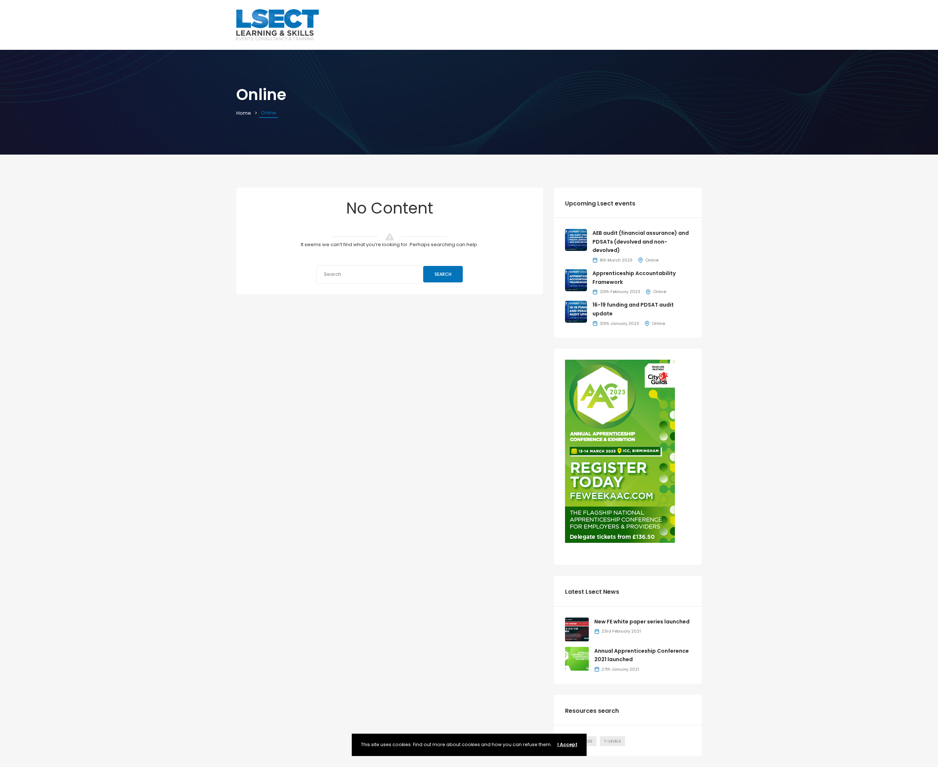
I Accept (567, 744)
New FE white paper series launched (642, 621)
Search (443, 274)
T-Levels (612, 741)
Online (651, 260)
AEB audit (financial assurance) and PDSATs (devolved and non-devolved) (640, 241)
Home (243, 113)
